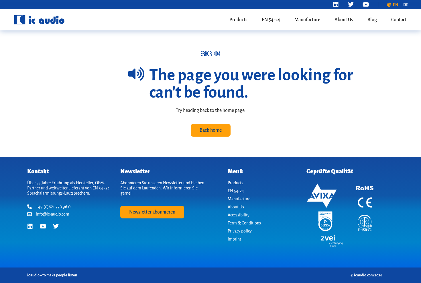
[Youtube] (365, 4)
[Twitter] (350, 4)
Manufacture (307, 19)
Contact (399, 19)
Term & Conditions (244, 223)
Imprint (234, 239)
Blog (372, 19)
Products (238, 19)
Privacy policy (240, 231)
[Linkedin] (336, 4)
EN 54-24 (271, 19)
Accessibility (238, 215)
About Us (344, 19)
